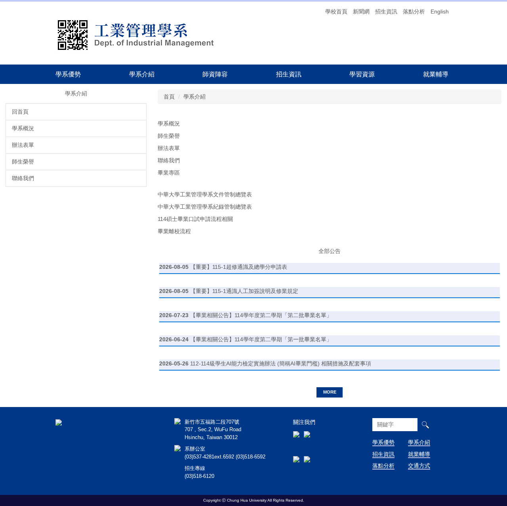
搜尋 (425, 424)
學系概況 (23, 128)
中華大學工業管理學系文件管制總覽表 (205, 194)
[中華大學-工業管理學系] (58, 422)
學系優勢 (68, 74)
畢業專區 (169, 172)
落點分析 (414, 11)
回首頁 (20, 111)
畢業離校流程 (174, 231)
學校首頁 (336, 11)
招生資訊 (386, 11)
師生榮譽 (23, 161)
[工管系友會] (296, 423)
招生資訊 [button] (288, 74)
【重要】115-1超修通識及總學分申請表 (238, 267)
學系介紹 (194, 96)
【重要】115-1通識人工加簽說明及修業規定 (244, 291)
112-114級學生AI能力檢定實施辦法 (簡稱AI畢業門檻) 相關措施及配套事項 (280, 363)
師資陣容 (215, 74)
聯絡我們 (23, 178)
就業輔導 (419, 454)
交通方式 (419, 465)
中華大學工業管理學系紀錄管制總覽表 (205, 207)
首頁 (169, 96)
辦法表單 (23, 145)
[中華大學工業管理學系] (154, 34)
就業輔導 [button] (435, 74)
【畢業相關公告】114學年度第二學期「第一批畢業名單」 (261, 339)
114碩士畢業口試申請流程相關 (195, 219)
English (440, 11)
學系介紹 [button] (141, 74)
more (329, 392)
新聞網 (361, 11)
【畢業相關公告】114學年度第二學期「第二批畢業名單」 (261, 315)
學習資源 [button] (362, 74)
